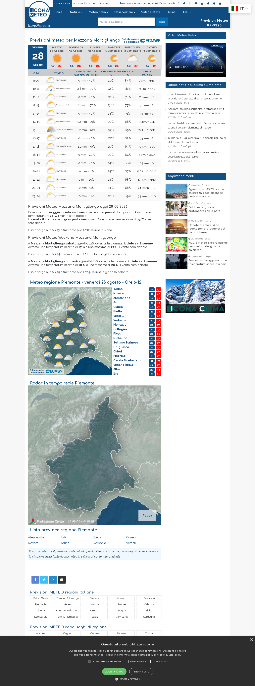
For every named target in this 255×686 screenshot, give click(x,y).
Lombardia (40, 616)
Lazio (95, 616)
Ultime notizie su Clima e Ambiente (194, 85)
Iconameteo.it (41, 551)
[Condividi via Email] (62, 580)
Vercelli (131, 543)
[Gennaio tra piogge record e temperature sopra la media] (176, 261)
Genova (94, 633)
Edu (185, 12)
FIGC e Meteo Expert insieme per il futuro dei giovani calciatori (208, 246)
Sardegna (149, 616)
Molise (122, 604)
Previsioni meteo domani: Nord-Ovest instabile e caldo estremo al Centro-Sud (143, 3)
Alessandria (36, 537)
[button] (127, 679)
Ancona (40, 633)
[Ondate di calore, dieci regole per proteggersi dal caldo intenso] (176, 226)
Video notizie (150, 12)
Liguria (41, 610)
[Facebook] (35, 580)
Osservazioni (123, 12)
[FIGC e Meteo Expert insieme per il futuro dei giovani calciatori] (176, 244)
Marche (94, 604)
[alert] (127, 661)
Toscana (95, 598)
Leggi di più (175, 654)
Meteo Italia (97, 12)
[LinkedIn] (53, 580)
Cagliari (67, 633)
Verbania (99, 543)
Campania (122, 616)
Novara (33, 543)
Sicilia (149, 610)
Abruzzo (122, 598)
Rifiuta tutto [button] (141, 671)
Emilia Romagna (68, 616)
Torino (65, 543)
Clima (172, 12)
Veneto (68, 604)
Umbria (94, 610)
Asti (63, 537)
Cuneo (131, 537)
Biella (97, 537)
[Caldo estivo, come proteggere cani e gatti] (176, 208)
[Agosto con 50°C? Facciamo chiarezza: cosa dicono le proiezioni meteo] (176, 191)
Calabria (149, 604)
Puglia (122, 610)
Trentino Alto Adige (68, 598)
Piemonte (40, 604)
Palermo (122, 633)
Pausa (147, 515)
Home (58, 12)
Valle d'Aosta (40, 598)
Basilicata (149, 598)
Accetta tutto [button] (114, 671)
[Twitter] (44, 580)
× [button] (251, 639)
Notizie (75, 12)
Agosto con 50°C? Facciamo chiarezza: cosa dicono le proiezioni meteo (207, 193)
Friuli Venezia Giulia (67, 610)
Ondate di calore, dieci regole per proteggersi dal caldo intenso (206, 229)
